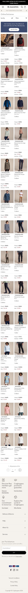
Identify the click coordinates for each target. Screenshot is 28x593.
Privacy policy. (19, 556)
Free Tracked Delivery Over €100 (14, 10)
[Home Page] (12, 7)
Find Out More (18, 491)
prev (2, 11)
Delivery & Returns (8, 514)
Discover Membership (5, 491)
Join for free (14, 29)
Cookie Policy (14, 585)
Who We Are (17, 508)
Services (5, 534)
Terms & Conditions (14, 578)
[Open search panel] (22, 7)
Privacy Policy (14, 582)
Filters (17, 18)
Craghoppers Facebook (11, 570)
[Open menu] (3, 7)
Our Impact (5, 508)
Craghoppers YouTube (17, 570)
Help (3, 521)
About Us (5, 527)
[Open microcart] (25, 7)
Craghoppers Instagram (14, 570)
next (26, 11)
